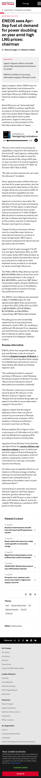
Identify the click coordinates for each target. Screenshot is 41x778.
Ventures (5, 660)
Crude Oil (9, 614)
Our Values (6, 652)
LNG (7, 606)
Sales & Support (8, 704)
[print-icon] (30, 594)
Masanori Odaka (28, 50)
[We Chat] (35, 640)
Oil (30, 606)
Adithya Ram (16, 626)
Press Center (6, 664)
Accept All (20, 774)
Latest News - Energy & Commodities (17, 10)
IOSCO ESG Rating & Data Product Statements (18, 742)
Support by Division (9, 708)
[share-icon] (35, 594)
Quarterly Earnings (8, 686)
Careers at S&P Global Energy (12, 668)
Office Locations (8, 720)
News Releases (7, 682)
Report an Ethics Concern (11, 712)
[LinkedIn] (31, 640)
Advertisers (6, 694)
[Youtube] (27, 640)
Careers (5, 730)
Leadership (6, 738)
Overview (5, 678)
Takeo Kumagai (10, 50)
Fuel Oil (23, 610)
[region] (20, 761)
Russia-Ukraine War (19, 606)
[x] (15, 640)
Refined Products (12, 610)
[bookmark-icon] (25, 594)
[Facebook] (19, 640)
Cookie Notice (16, 763)
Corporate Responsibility (11, 734)
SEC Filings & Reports (10, 690)
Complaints (6, 716)
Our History (6, 656)
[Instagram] (23, 640)
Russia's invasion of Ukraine (23, 356)
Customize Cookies (20, 767)
